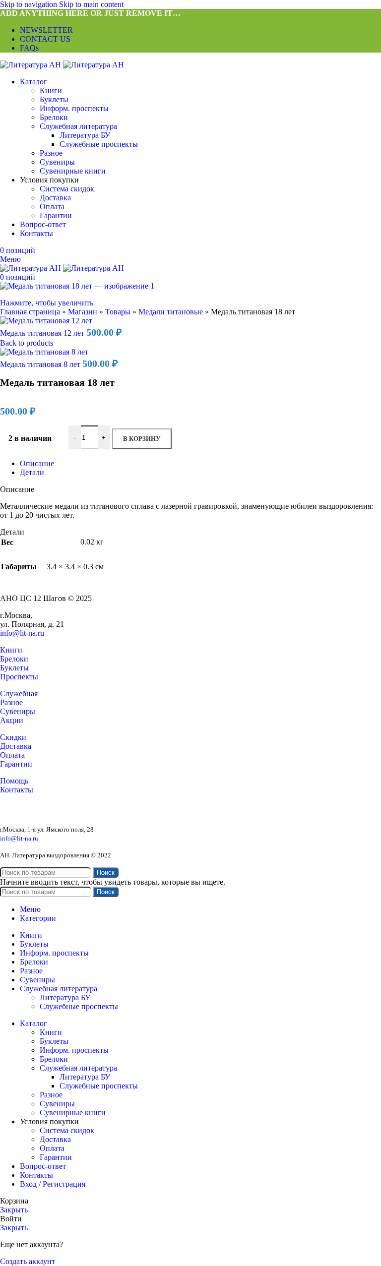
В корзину (142, 438)
